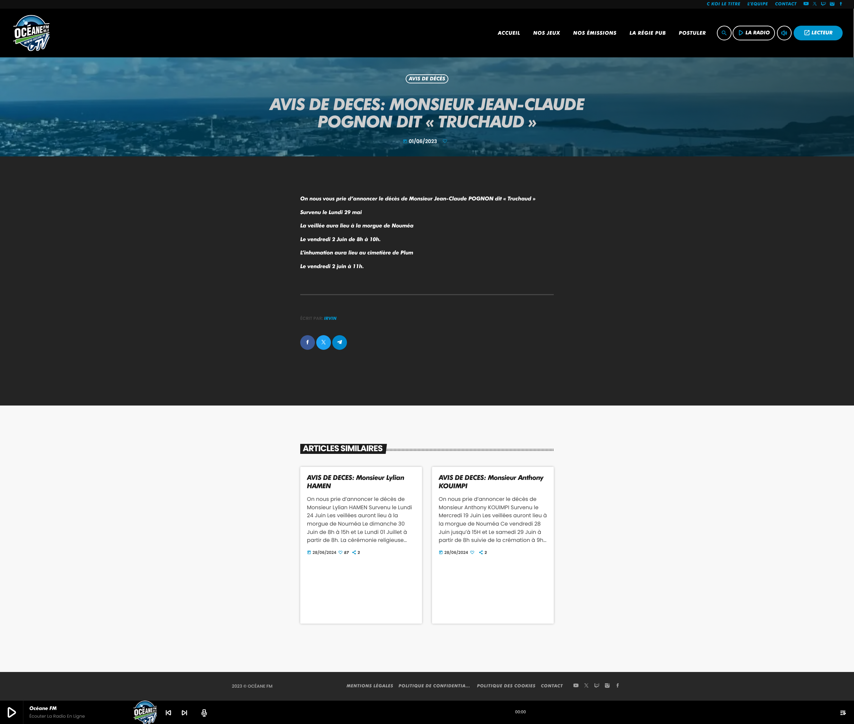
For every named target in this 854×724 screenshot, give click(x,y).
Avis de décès (427, 79)
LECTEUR (818, 32)
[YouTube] (806, 4)
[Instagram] (832, 4)
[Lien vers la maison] (31, 33)
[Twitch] (823, 4)
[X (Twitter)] (815, 4)
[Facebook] (841, 4)
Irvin (330, 318)
